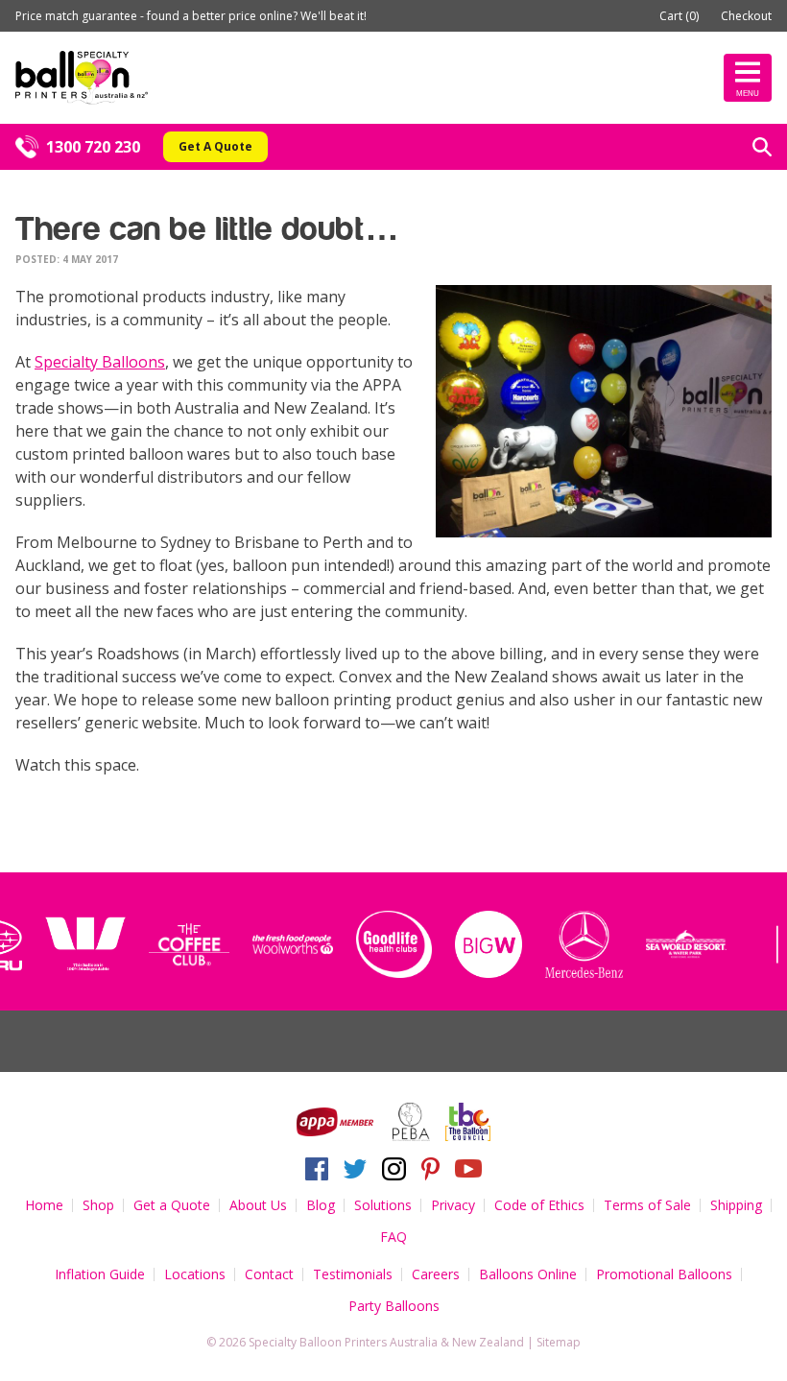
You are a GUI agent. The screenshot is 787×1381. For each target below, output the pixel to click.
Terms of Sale (647, 1205)
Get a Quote (171, 1205)
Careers (436, 1274)
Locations (195, 1274)
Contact (269, 1274)
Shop (98, 1205)
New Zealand (488, 1342)
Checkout (746, 16)
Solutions (383, 1205)
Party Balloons (394, 1306)
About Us (258, 1205)
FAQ (393, 1236)
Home (44, 1205)
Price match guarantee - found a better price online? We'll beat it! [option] (191, 16)
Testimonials (353, 1274)
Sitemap (559, 1342)
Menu (747, 93)
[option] (116, 944)
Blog (320, 1205)
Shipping (736, 1205)
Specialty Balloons (100, 361)
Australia (414, 1342)
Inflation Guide (100, 1274)
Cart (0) (679, 16)
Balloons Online (528, 1274)
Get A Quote (215, 146)
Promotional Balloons (664, 1274)
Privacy (453, 1205)
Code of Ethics (539, 1205)
